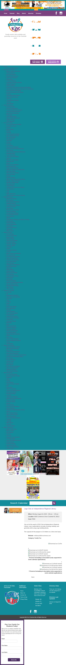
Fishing (8, 142)
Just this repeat (46, 552)
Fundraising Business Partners (14, 110)
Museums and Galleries (12, 164)
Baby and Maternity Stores (13, 347)
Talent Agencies (10, 121)
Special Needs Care (11, 227)
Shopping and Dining (9, 345)
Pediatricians (9, 226)
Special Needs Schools (12, 97)
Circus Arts (9, 298)
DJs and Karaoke (10, 255)
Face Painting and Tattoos (13, 256)
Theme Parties (10, 289)
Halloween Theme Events (12, 437)
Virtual (8, 342)
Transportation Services (12, 100)
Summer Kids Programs (12, 339)
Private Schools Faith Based (13, 90)
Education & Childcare (9, 69)
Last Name (4, 652)
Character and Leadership (13, 297)
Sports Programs (8, 372)
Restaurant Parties (11, 281)
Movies (8, 163)
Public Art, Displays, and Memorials (15, 169)
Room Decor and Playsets (13, 366)
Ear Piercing (9, 358)
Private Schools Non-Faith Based (14, 92)
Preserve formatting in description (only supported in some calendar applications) (44, 558)
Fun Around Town (8, 123)
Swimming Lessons (11, 416)
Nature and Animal (11, 326)
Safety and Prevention (12, 330)
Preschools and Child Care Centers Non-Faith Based (19, 89)
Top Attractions (10, 189)
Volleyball (8, 421)
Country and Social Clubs (12, 134)
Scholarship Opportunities (13, 95)
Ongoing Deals (10, 442)
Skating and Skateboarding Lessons (15, 409)
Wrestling (8, 424)
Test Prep (8, 98)
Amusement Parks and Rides (13, 124)
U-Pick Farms (9, 448)
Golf (7, 385)
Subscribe (14, 660)
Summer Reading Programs (13, 340)
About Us (22, 593)
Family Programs (10, 311)
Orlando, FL (38, 601)
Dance (8, 305)
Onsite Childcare (10, 85)
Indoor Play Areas (11, 155)
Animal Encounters (11, 126)
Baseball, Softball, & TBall (12, 376)
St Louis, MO (38, 603)
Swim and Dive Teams (12, 414)
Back (32, 577)
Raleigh (36, 9)
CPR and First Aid (11, 206)
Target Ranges (10, 185)
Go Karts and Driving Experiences (15, 148)
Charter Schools (10, 73)
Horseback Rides (10, 153)
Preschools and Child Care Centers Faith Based (18, 87)
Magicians (9, 268)
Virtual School (9, 103)
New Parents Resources (12, 113)
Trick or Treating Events (12, 447)
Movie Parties (9, 269)
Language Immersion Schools (14, 82)
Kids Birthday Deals (11, 266)
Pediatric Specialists (11, 224)
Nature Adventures (11, 166)
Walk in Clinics (10, 231)
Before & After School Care (13, 71)
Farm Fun (9, 435)
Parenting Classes (11, 329)
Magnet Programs (11, 84)
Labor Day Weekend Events (13, 440)
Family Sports (9, 382)
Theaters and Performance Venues (15, 187)
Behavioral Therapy (11, 198)
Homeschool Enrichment (12, 318)
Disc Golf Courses (11, 137)
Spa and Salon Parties (12, 284)
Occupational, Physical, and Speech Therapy (17, 219)
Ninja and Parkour (11, 400)
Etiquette (8, 310)
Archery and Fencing (11, 374)
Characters (9, 247)
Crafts (7, 303)
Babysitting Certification (12, 295)
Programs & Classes (9, 290)
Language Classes (11, 321)
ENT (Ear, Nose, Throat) (12, 210)
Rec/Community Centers (12, 173)
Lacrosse (8, 395)
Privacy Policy (23, 599)
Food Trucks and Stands (12, 260)
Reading (8, 94)
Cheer (8, 379)
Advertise (30, 13)
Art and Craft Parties (11, 235)
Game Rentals (10, 263)
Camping (8, 132)
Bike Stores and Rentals (12, 348)
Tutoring (8, 102)
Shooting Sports (10, 408)
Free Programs (10, 314)
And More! (38, 605)
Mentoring (9, 322)
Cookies (8, 252)
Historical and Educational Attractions (15, 152)
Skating (8, 176)
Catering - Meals (10, 245)
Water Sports (9, 422)
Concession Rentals (11, 250)
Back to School (10, 430)
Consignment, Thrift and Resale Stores (16, 355)
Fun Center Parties (11, 261)
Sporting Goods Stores (12, 368)
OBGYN (8, 218)
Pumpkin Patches (10, 443)
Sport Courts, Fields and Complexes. (15, 179)
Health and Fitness (11, 389)
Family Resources (8, 105)
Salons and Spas (10, 174)
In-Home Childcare (11, 81)
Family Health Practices (12, 214)
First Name (4, 645)
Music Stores (9, 364)
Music (7, 324)
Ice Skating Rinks (10, 438)
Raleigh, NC (38, 599)
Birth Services (9, 200)
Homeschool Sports (11, 392)
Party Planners (10, 274)
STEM (8, 335)
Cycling (8, 380)
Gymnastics (9, 387)
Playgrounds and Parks (12, 168)
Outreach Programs (11, 327)
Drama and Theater (11, 306)
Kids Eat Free (9, 363)
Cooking (8, 301)
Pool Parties (9, 279)
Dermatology (9, 208)
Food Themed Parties (12, 258)
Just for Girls (9, 319)
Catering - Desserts (11, 243)
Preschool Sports (10, 401)
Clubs (7, 300)
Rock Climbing (10, 405)
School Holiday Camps (12, 68)
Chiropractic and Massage (13, 205)
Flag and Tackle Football (12, 384)
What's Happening (8, 427)
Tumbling (8, 419)
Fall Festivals (9, 432)
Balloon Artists (10, 237)
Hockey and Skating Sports (13, 390)
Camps (5, 66)
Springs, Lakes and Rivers (13, 181)
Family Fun (38, 538)
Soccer (8, 411)
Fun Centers (9, 145)
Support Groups (10, 119)
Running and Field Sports (12, 406)
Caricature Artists (10, 242)
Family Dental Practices (12, 213)
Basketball (9, 377)
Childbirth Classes (11, 203)
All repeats (45, 550)
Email (3, 638)
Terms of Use (23, 597)
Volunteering (9, 343)
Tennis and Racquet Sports (13, 418)
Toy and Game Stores (12, 371)
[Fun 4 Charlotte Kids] (15, 24)
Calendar (12, 13)
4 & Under (9, 292)
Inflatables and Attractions (13, 264)
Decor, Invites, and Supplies (13, 253)
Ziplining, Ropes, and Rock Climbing (15, 195)
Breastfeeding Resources (12, 202)
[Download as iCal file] (55, 543)
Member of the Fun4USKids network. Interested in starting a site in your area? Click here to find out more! (40, 592)
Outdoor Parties (10, 271)
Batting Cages (10, 129)
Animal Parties (10, 234)
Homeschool (9, 79)
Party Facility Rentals (11, 272)
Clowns (8, 248)
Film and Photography (12, 313)
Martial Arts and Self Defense (13, 398)
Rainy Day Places (10, 171)
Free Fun (8, 144)
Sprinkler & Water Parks (12, 182)
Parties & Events (8, 232)
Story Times (9, 337)
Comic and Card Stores (12, 353)
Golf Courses (9, 150)
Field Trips (9, 140)
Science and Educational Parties (14, 282)
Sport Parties (9, 287)
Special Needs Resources (13, 118)
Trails (7, 192)
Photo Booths (9, 277)
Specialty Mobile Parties (12, 285)
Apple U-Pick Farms (11, 429)
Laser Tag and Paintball (12, 156)
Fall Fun (8, 434)
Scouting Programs (11, 332)
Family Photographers (12, 108)
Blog (18, 13)
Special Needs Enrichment (13, 334)
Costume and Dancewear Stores (14, 356)
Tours (7, 190)
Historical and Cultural (12, 316)
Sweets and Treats (11, 369)
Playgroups (9, 114)
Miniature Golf (10, 161)
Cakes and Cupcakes (11, 240)
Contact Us (23, 595)
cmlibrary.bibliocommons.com (42, 535)
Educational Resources (12, 76)
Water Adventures (11, 193)
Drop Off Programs (11, 74)
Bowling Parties (10, 239)
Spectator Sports (10, 177)
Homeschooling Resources (13, 111)
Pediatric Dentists (10, 222)
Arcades (8, 127)
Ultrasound (9, 229)
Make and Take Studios (12, 160)
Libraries (8, 158)
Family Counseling (11, 211)
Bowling (8, 131)
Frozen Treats (10, 361)
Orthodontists (9, 221)
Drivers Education (10, 308)
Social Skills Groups (11, 116)
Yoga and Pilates (10, 426)
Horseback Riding (10, 393)
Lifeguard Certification (12, 397)
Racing (8, 403)
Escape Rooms (10, 139)
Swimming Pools (10, 184)
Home (5, 13)
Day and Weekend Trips (12, 135)
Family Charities (10, 106)
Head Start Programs (11, 77)
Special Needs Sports (11, 413)
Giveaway (38, 13)
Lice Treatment (10, 216)
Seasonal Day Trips (11, 445)
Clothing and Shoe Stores (12, 351)
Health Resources (8, 197)
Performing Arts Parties (12, 276)
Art (7, 293)
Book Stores (9, 350)
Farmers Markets (10, 360)
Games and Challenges (12, 147)
